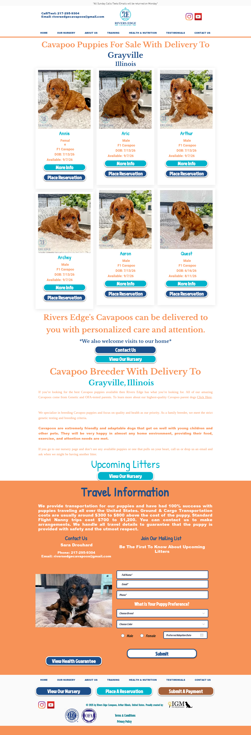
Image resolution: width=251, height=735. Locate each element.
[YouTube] (198, 16)
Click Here (204, 397)
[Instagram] (189, 16)
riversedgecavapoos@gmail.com (78, 16)
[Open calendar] (201, 635)
